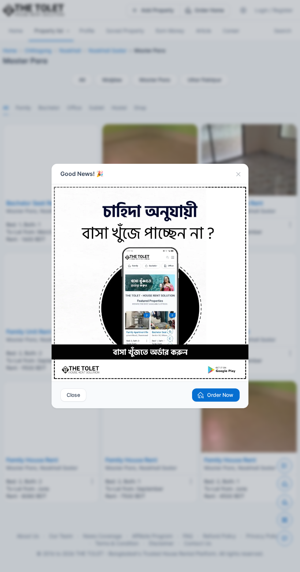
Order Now (220, 395)
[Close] (238, 174)
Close (73, 395)
